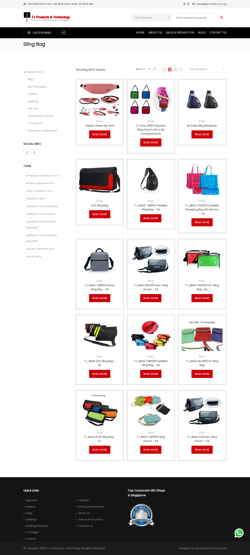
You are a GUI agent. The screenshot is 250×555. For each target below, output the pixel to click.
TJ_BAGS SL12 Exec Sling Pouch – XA (202, 439)
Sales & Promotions (90, 519)
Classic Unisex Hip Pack (99, 125)
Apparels (31, 500)
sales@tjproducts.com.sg (211, 4)
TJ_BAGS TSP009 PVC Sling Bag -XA (202, 287)
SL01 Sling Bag (99, 205)
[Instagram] (26, 152)
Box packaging (37, 86)
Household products (40, 116)
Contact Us (218, 32)
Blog (202, 32)
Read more (99, 134)
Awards (30, 506)
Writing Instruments (91, 506)
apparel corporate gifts (40, 183)
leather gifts (33, 256)
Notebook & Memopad (42, 130)
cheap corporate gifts (39, 191)
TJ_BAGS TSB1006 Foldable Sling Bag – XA (151, 363)
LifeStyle (83, 500)
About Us (155, 32)
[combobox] (151, 18)
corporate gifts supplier (40, 214)
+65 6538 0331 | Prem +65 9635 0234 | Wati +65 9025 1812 (60, 4)
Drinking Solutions (37, 526)
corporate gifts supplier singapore (40, 224)
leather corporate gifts (40, 248)
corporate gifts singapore (42, 206)
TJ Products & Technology (63, 548)
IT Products (35, 123)
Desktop (33, 101)
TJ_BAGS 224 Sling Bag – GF (99, 363)
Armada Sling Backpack (202, 125)
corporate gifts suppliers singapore (41, 238)
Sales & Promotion (180, 32)
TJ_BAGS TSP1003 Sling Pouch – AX (151, 439)
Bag (30, 79)
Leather (31, 539)
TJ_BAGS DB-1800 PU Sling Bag (202, 363)
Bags (100, 121)
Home (140, 32)
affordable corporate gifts (42, 175)
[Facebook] (34, 152)
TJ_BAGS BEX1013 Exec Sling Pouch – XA (151, 287)
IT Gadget (32, 532)
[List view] (180, 69)
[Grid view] (164, 69)
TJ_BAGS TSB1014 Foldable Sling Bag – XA (151, 207)
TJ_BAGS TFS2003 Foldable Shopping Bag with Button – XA (202, 209)
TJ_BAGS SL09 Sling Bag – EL (100, 439)
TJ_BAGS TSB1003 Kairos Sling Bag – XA (100, 287)
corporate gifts (36, 198)
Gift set (33, 108)
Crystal (32, 94)
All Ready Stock (33, 72)
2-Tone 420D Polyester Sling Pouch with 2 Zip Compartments (151, 129)
